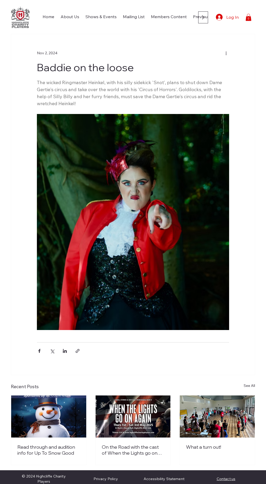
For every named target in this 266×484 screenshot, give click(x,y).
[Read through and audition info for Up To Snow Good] (48, 416)
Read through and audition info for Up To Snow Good (46, 450)
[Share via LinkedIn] (64, 350)
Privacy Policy (106, 478)
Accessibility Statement (164, 478)
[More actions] (226, 53)
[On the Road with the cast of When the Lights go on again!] (133, 416)
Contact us (226, 478)
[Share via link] (77, 350)
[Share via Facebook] (39, 350)
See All (249, 385)
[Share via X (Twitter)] (52, 350)
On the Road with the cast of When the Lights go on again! (130, 450)
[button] (248, 17)
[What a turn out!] (217, 416)
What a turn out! (203, 447)
